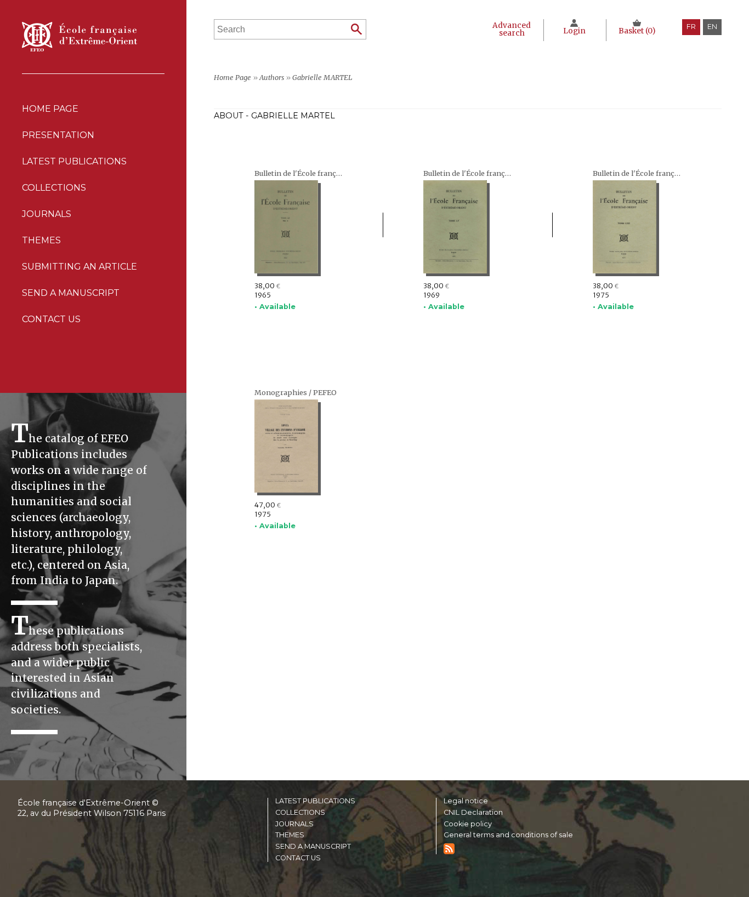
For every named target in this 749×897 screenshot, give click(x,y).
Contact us (51, 319)
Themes (289, 835)
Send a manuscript (71, 293)
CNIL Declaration (473, 812)
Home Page (50, 109)
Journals (294, 824)
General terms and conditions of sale (508, 835)
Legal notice (466, 801)
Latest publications (74, 161)
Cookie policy (468, 824)
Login (574, 31)
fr (691, 26)
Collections (300, 812)
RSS (449, 848)
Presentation (58, 135)
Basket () (637, 31)
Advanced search (511, 29)
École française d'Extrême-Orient (79, 37)
